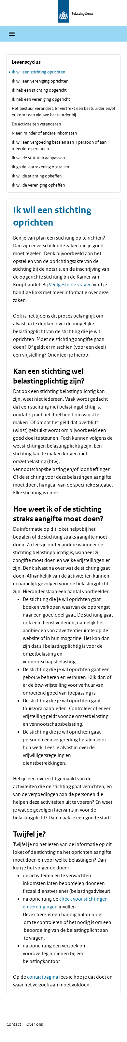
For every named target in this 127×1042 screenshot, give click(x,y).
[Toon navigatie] (12, 34)
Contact (14, 1024)
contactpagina (42, 977)
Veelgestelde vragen (70, 285)
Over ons (34, 1024)
